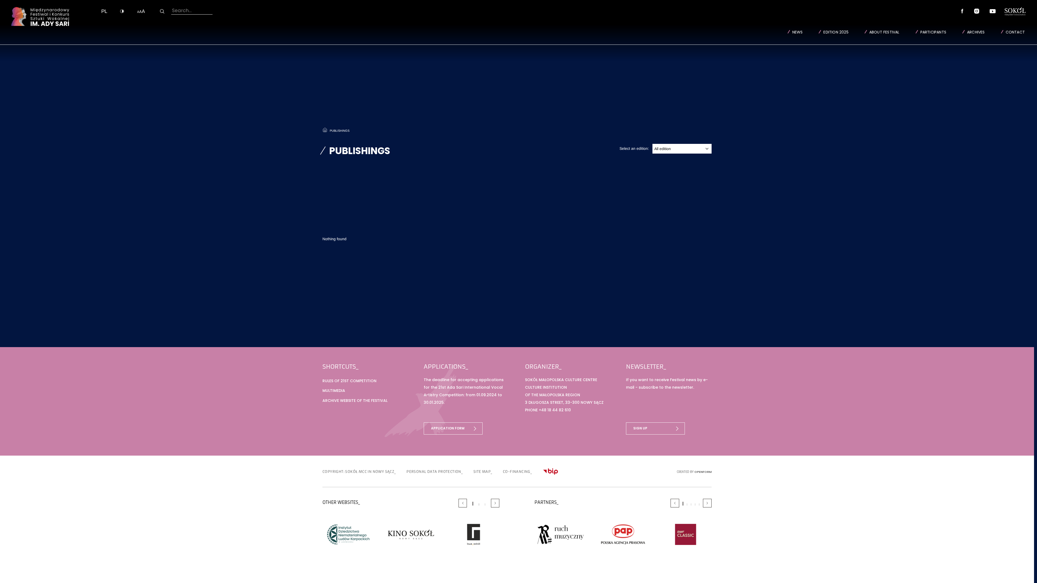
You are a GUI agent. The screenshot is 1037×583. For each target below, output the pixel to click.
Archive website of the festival (355, 400)
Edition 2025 (835, 32)
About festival (884, 32)
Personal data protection (433, 471)
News (797, 32)
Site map (482, 471)
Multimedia (333, 390)
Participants (933, 32)
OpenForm (703, 472)
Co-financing (516, 471)
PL (104, 11)
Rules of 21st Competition (349, 381)
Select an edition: (634, 148)
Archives (976, 32)
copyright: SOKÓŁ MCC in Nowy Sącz (358, 471)
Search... (181, 10)
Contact (1015, 32)
